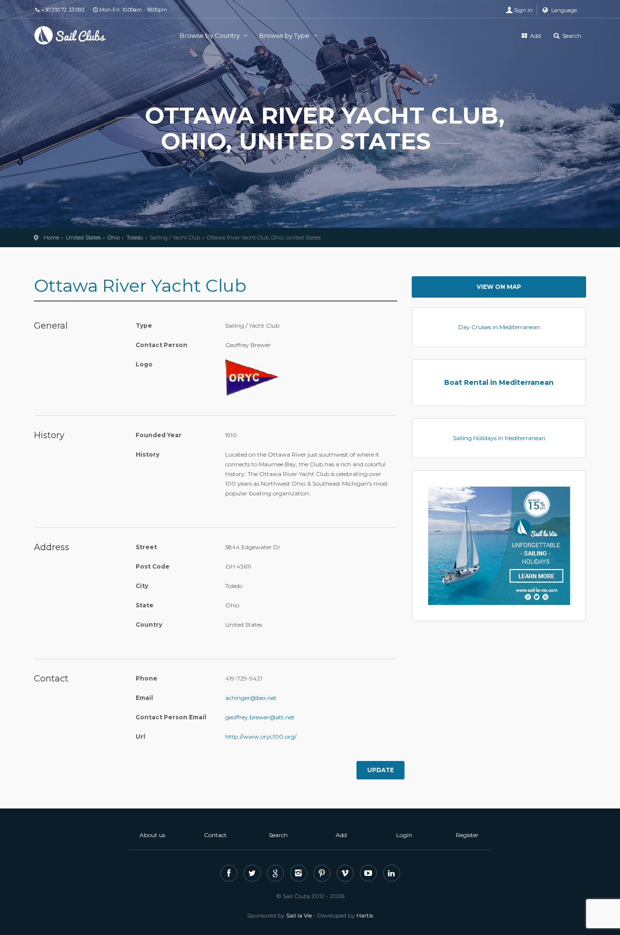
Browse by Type (285, 35)
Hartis (364, 915)
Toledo (134, 237)
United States (83, 237)
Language (563, 10)
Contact (215, 835)
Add (534, 35)
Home (51, 237)
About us (152, 835)
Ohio (114, 237)
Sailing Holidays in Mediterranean (499, 438)
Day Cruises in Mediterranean (499, 327)
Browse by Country (210, 35)
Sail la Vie (299, 915)
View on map (499, 286)
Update (380, 770)
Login (404, 835)
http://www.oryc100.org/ (260, 736)
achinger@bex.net (251, 697)
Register (467, 835)
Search (571, 35)
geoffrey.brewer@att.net (259, 717)
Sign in (523, 10)
